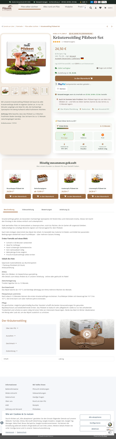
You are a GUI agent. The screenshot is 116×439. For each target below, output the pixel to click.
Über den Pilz (11, 328)
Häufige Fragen (38, 397)
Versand (73, 56)
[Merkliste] (100, 8)
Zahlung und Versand (13, 409)
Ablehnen (95, 429)
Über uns (8, 401)
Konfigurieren (95, 423)
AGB (7, 405)
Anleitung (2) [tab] (64, 209)
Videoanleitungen (39, 393)
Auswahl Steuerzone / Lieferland (67, 58)
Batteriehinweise (11, 389)
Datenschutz (21, 432)
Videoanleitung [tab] (28, 209)
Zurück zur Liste (8, 26)
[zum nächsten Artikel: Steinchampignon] (112, 26)
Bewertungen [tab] (47, 209)
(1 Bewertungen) (68, 42)
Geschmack (10, 343)
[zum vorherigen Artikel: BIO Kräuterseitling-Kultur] (107, 26)
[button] (95, 7)
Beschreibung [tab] (9, 209)
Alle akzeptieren (95, 417)
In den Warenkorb (20, 196)
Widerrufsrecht (11, 393)
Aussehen (9, 336)
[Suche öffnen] (90, 7)
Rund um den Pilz (39, 401)
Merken (63, 89)
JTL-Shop (104, 436)
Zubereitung (10, 351)
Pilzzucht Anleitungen (41, 389)
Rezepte (36, 405)
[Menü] (113, 422)
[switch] (109, 432)
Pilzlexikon (37, 409)
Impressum (10, 432)
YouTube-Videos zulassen (87, 343)
